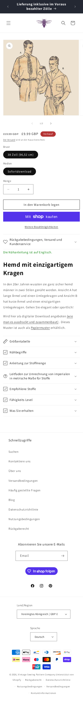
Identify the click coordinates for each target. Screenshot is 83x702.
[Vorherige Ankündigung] (8, 6)
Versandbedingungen (23, 481)
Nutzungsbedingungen (24, 519)
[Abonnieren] (62, 556)
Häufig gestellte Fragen (25, 490)
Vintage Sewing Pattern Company (36, 674)
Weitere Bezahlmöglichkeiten (41, 226)
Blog (12, 500)
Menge (7, 181)
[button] (8, 23)
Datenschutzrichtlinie (23, 509)
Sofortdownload (19, 171)
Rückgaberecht (19, 529)
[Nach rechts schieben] (51, 123)
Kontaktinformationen (43, 693)
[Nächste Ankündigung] (75, 6)
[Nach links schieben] (32, 123)
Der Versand (9, 139)
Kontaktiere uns (20, 461)
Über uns (15, 471)
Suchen (14, 452)
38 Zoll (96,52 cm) (21, 155)
